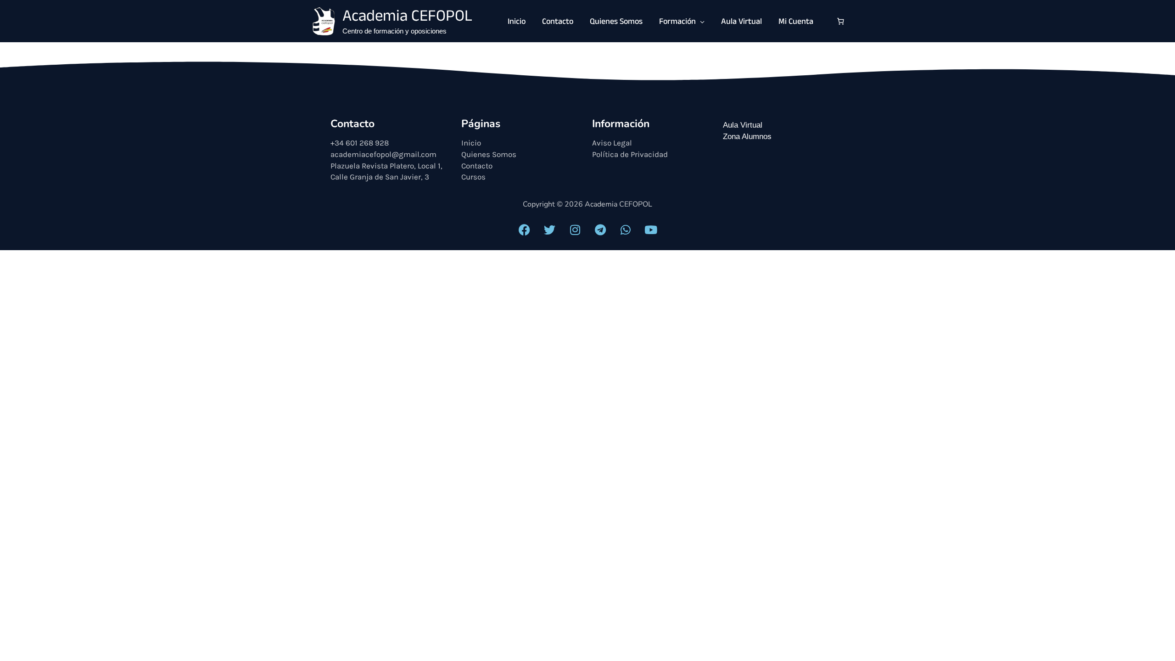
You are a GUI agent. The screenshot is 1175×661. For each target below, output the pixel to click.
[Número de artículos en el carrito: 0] (841, 21)
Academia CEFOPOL (407, 17)
